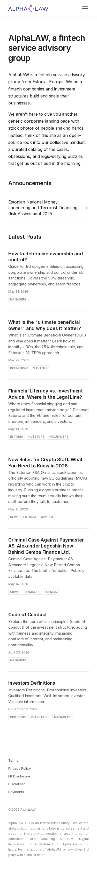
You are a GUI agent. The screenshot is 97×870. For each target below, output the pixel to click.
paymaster (32, 592)
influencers (58, 436)
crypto (47, 517)
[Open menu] (85, 8)
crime (14, 592)
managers (18, 299)
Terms (13, 760)
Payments (16, 792)
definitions (19, 368)
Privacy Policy (19, 768)
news (14, 517)
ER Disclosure (19, 776)
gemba (51, 592)
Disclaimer (16, 784)
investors (36, 436)
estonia (16, 436)
